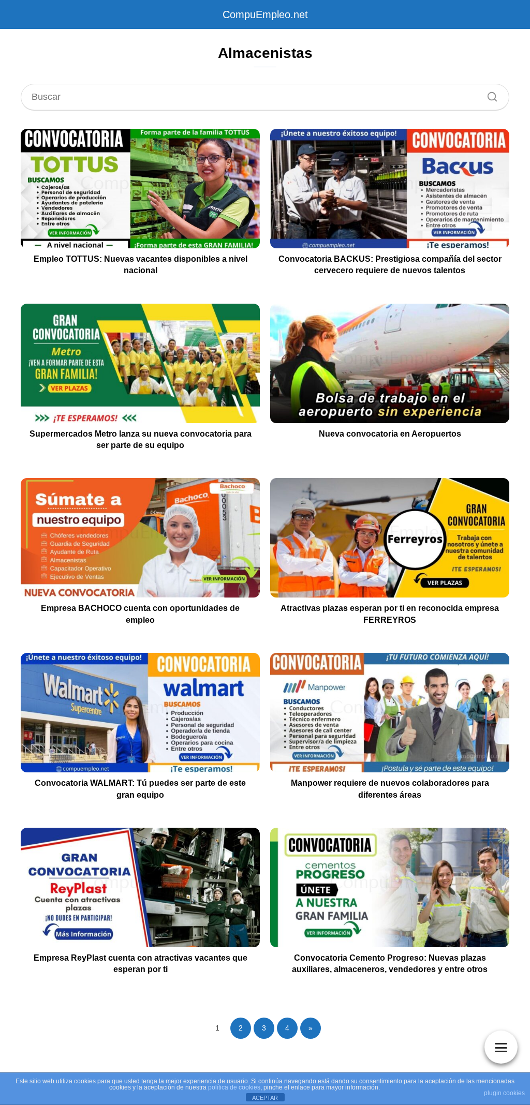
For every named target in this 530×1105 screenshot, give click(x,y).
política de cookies (234, 1087)
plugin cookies (504, 1093)
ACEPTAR (265, 1098)
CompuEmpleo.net (265, 14)
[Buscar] (488, 94)
